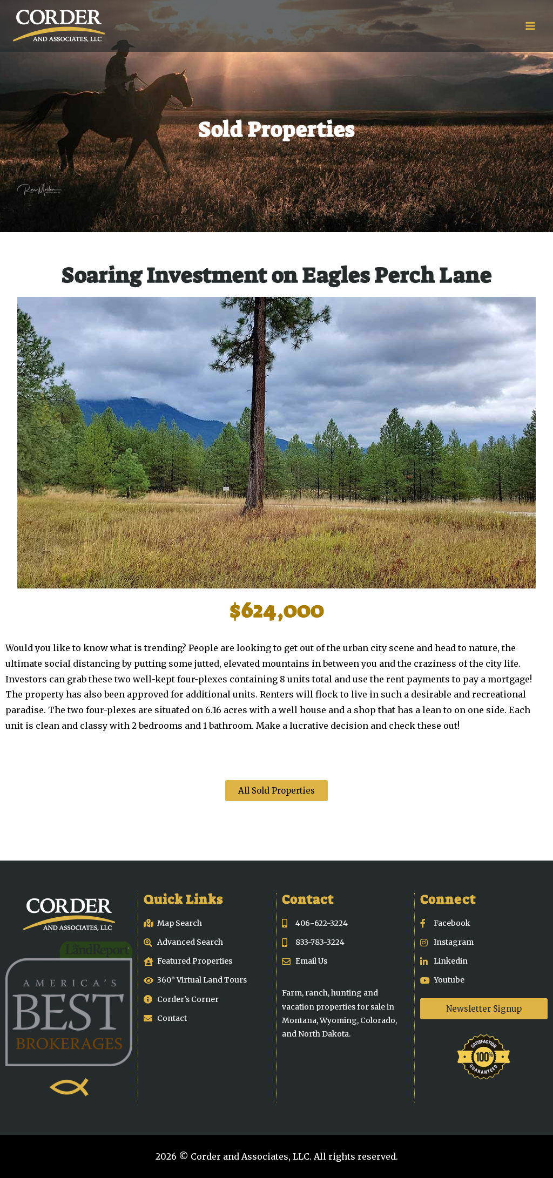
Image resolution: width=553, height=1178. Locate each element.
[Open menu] (530, 25)
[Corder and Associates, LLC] (59, 26)
